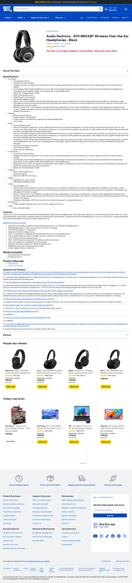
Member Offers (38, 541)
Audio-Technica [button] (52, 31)
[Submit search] (100, 9)
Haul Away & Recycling (41, 519)
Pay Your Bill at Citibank (12, 537)
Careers (65, 537)
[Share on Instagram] (101, 536)
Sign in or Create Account (103, 497)
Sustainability (67, 544)
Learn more (104, 527)
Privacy (25, 568)
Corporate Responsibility (71, 541)
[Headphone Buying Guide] (14, 223)
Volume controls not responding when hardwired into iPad (27, 317)
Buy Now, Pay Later (10, 544)
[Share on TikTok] (107, 536)
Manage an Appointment (42, 512)
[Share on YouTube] (95, 536)
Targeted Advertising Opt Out (104, 570)
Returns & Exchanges (11, 508)
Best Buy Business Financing (14, 548)
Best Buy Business (69, 519)
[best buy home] (7, 9)
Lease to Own (8, 541)
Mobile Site (106, 561)
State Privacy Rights (42, 570)
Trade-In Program (10, 519)
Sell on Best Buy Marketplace (73, 500)
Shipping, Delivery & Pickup (13, 504)
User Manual (13, 264)
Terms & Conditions (17, 569)
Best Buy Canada (122, 561)
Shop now (92, 2)
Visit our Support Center (41, 500)
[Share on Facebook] (113, 536)
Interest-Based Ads (33, 569)
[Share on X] (125, 536)
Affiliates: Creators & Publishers (74, 508)
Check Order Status (10, 500)
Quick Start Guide (15, 266)
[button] (9, 17)
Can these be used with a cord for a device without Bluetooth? (29, 305)
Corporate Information (70, 533)
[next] (127, 369)
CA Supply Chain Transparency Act (119, 569)
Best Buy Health (68, 512)
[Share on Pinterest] (119, 536)
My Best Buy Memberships (42, 533)
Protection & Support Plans (43, 516)
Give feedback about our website (37, 561)
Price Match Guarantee (12, 512)
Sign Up (110, 515)
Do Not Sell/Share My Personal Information (66, 569)
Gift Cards (7, 523)
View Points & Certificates (42, 537)
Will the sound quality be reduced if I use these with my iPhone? (29, 299)
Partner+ (65, 523)
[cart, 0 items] (125, 8)
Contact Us (36, 523)
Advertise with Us (68, 504)
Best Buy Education (69, 516)
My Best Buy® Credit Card (13, 533)
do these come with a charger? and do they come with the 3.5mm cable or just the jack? (39, 291)
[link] (12, 376)
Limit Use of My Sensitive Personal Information (87, 569)
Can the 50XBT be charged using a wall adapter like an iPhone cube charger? (34, 282)
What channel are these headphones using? (22, 311)
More (124, 17)
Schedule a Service (39, 508)
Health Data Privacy (52, 570)
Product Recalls (9, 516)
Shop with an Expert (40, 504)
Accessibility (7, 568)
